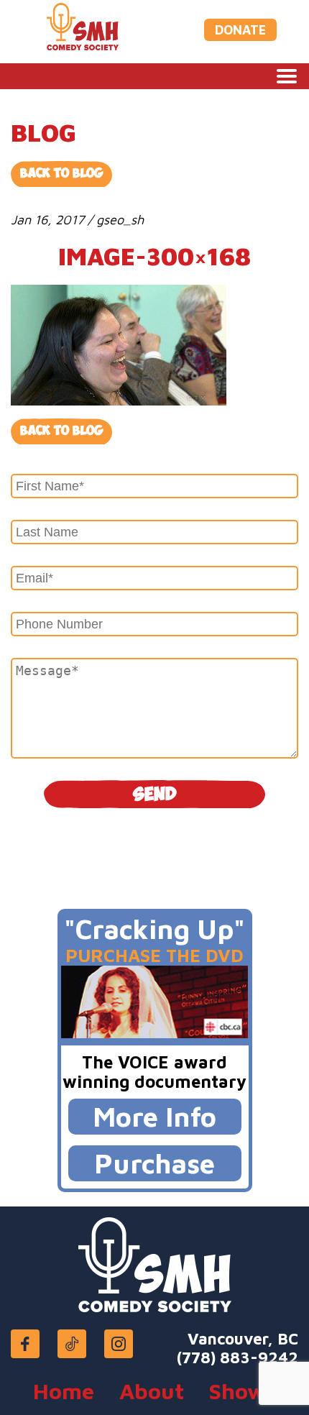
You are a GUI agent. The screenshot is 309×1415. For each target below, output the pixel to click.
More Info (154, 1116)
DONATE (240, 29)
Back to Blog (61, 174)
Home (63, 1391)
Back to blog (61, 431)
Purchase (154, 1163)
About (151, 1391)
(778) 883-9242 (237, 1357)
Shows (243, 1391)
